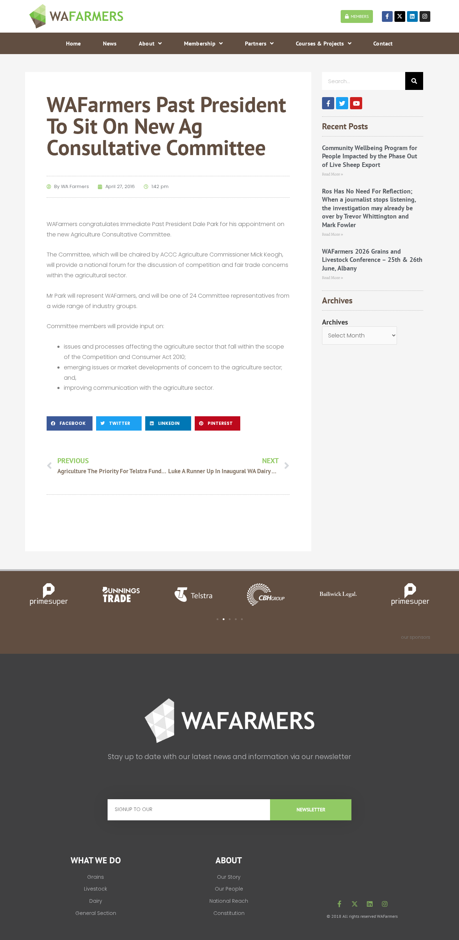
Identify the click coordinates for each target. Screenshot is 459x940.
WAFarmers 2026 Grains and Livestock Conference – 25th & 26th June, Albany (372, 259)
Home (73, 43)
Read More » (332, 174)
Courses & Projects (320, 43)
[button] (70, 423)
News (110, 43)
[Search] (414, 81)
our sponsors (415, 637)
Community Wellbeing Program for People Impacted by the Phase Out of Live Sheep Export (369, 156)
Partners (256, 43)
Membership (200, 43)
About (147, 43)
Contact (383, 43)
